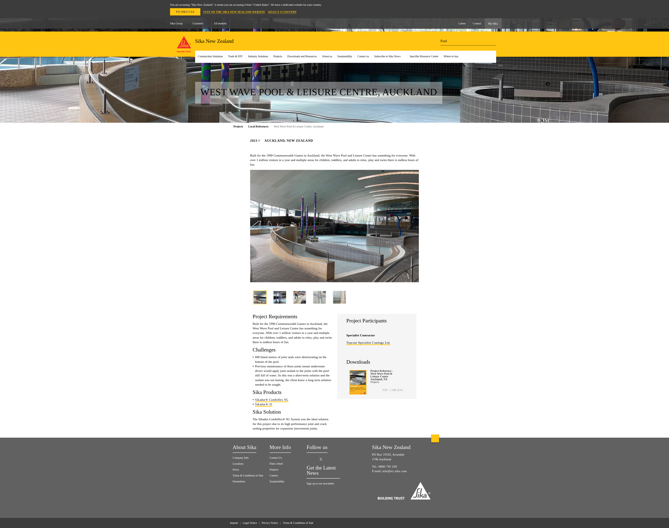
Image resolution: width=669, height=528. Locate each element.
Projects (274, 469)
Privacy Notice (270, 522)
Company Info (241, 457)
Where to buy (451, 56)
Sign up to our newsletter (321, 483)
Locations (238, 463)
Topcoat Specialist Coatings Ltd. (368, 342)
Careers (274, 475)
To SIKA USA (185, 11)
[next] (416, 297)
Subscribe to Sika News (387, 56)
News (236, 469)
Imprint (234, 522)
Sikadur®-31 (263, 404)
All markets (220, 23)
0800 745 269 (388, 466)
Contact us (363, 56)
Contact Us (276, 457)
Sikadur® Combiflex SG (271, 399)
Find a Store (276, 463)
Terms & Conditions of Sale (248, 475)
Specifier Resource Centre (424, 56)
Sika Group (176, 23)
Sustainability (344, 56)
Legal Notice (250, 522)
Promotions (239, 481)
